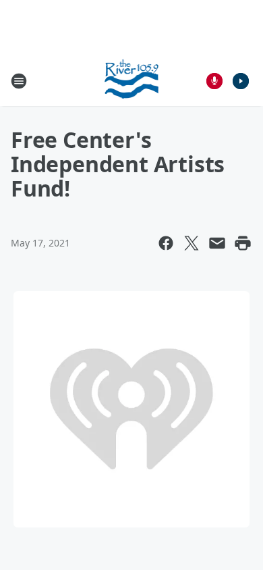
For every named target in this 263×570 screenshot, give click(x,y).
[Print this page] (242, 243)
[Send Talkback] (214, 81)
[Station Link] (132, 81)
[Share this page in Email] (217, 243)
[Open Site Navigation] (19, 81)
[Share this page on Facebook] (165, 243)
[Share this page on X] (191, 243)
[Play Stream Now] (241, 81)
